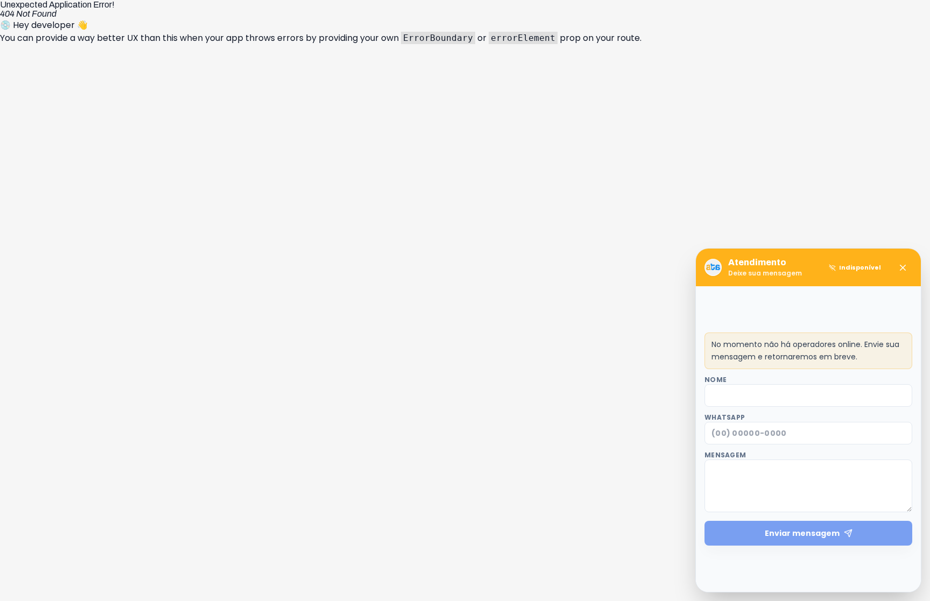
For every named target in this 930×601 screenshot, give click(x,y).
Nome (715, 380)
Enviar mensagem (802, 533)
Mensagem (725, 455)
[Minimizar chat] (902, 267)
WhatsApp (724, 417)
